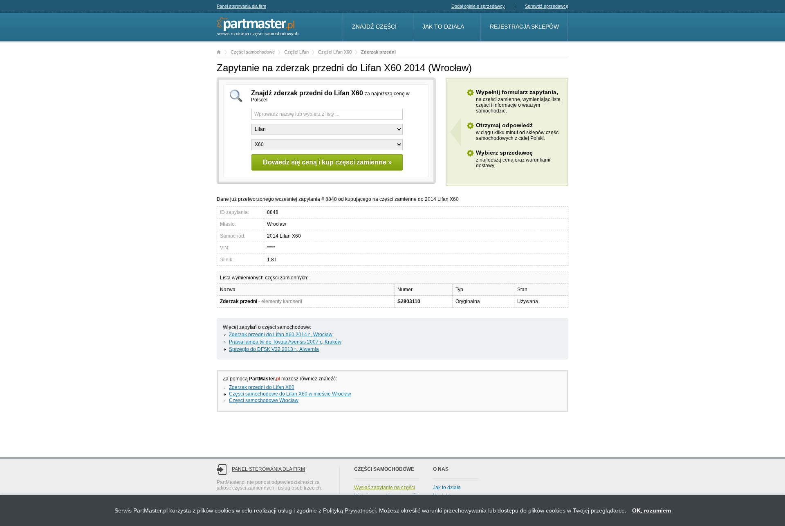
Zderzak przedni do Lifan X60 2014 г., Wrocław (280, 334)
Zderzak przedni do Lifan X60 (261, 387)
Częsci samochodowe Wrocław (263, 400)
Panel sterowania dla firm (241, 6)
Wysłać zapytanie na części (384, 487)
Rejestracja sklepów (524, 26)
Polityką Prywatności (349, 510)
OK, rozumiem (651, 510)
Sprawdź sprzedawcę (546, 6)
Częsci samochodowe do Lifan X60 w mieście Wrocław (290, 394)
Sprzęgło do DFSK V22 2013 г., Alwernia (274, 349)
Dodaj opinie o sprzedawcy (478, 6)
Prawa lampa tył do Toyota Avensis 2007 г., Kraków (285, 342)
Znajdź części (374, 26)
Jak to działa (443, 26)
